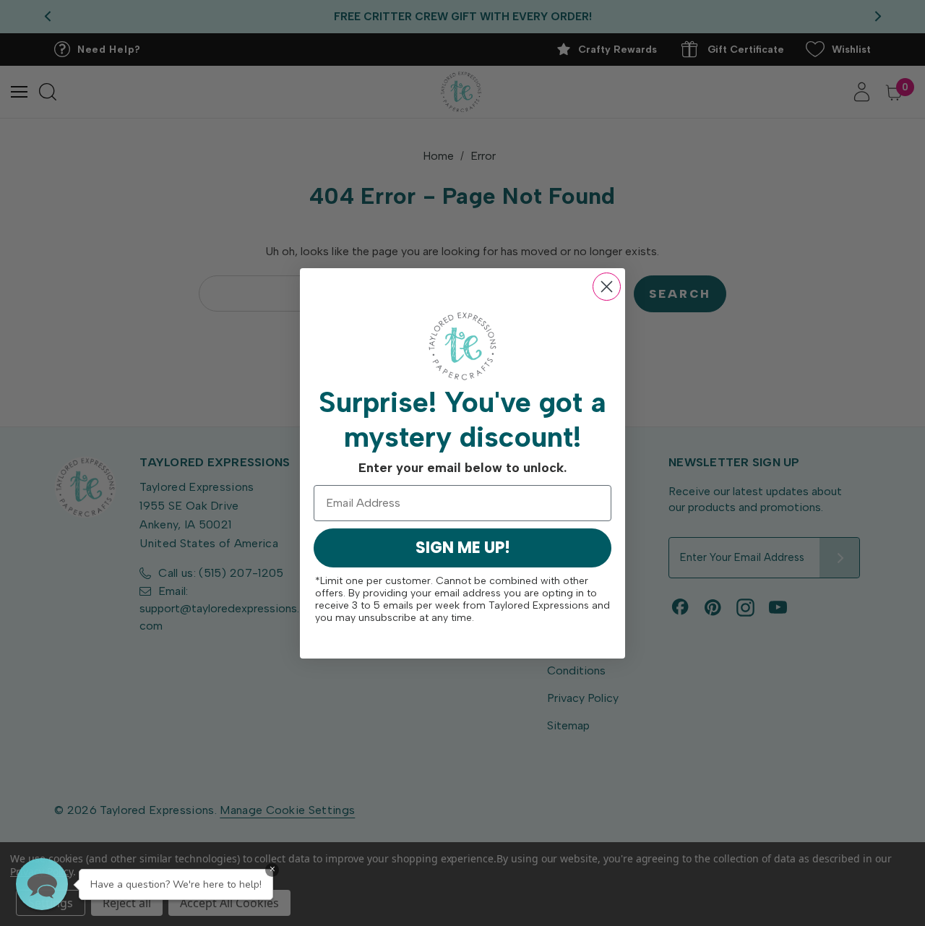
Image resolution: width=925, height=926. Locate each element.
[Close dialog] (606, 286)
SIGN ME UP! (463, 547)
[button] (42, 884)
